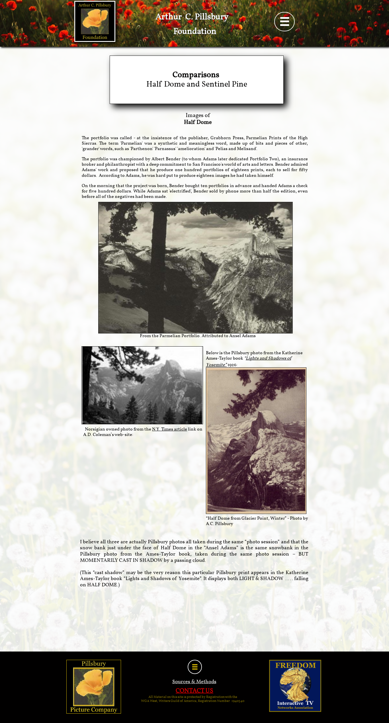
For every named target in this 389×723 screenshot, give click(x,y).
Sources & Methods (194, 681)
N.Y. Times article (169, 429)
